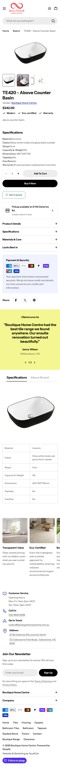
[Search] (53, 21)
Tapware (42, 728)
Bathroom (28, 728)
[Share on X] (25, 300)
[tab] (17, 378)
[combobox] (30, 21)
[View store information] (52, 210)
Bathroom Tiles (10, 728)
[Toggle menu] (4, 8)
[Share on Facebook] (16, 300)
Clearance (29, 739)
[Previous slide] (25, 362)
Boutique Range (11, 739)
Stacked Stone (10, 733)
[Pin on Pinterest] (34, 300)
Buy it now (30, 183)
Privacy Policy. (9, 684)
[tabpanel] (30, 444)
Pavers (25, 733)
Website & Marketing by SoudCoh (20, 753)
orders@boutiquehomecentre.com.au (29, 624)
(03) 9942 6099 (17, 614)
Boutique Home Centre (24, 102)
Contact (37, 733)
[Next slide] (34, 362)
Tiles (15, 722)
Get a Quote (15, 195)
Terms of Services (43, 681)
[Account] (49, 8)
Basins (16, 30)
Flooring (26, 722)
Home (5, 30)
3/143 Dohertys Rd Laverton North (27, 634)
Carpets (38, 722)
